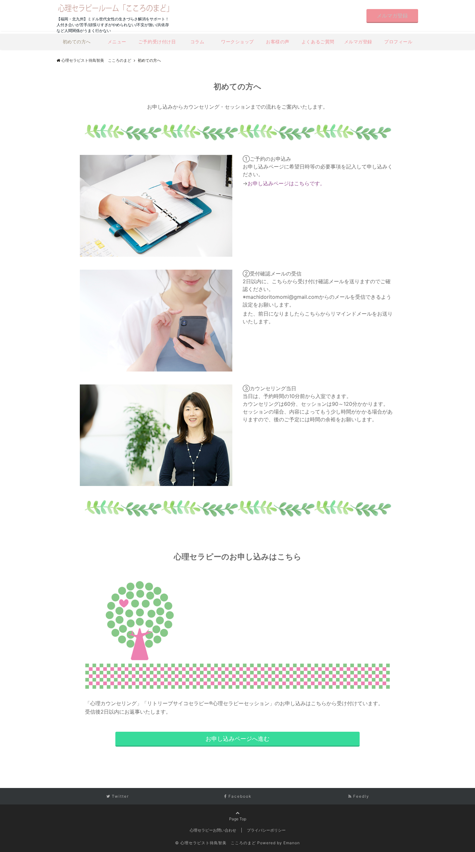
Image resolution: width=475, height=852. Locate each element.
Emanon (291, 842)
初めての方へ (77, 41)
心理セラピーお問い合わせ (213, 830)
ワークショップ (237, 41)
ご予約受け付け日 (157, 41)
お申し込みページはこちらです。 (286, 183)
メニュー (117, 41)
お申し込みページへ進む (237, 738)
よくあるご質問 (317, 41)
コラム (197, 41)
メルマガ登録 (392, 15)
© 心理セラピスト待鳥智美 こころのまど (215, 842)
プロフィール (398, 41)
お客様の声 (278, 41)
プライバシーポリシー (266, 830)
